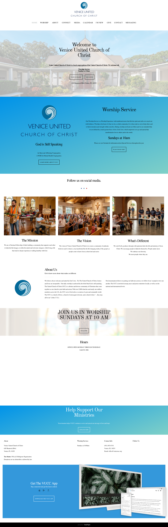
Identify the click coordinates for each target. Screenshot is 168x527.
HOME (34, 22)
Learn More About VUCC (49, 162)
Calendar (88, 22)
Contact (118, 22)
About (55, 22)
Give (109, 22)
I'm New (100, 22)
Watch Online (76, 77)
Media (77, 22)
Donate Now (84, 430)
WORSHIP (44, 22)
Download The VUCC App (44, 499)
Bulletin (89, 77)
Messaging (131, 22)
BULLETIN (84, 331)
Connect (66, 22)
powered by (84, 525)
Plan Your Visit (119, 149)
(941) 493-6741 (109, 445)
